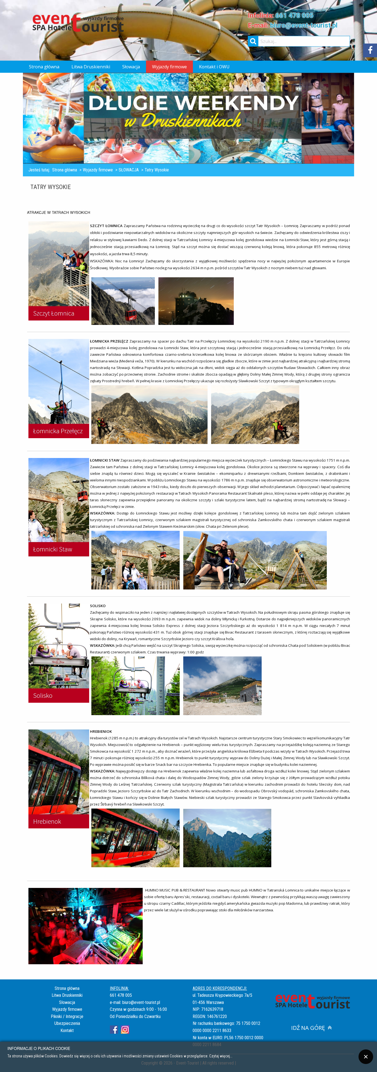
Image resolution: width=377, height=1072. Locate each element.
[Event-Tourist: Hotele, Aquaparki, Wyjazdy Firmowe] (78, 23)
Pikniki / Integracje (67, 1016)
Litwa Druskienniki (90, 67)
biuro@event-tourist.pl (304, 25)
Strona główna (44, 67)
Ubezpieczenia (67, 1023)
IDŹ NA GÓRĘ (308, 1027)
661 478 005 (294, 15)
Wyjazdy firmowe (169, 67)
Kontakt (67, 1030)
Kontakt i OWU (214, 67)
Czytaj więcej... (220, 1056)
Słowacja (131, 67)
